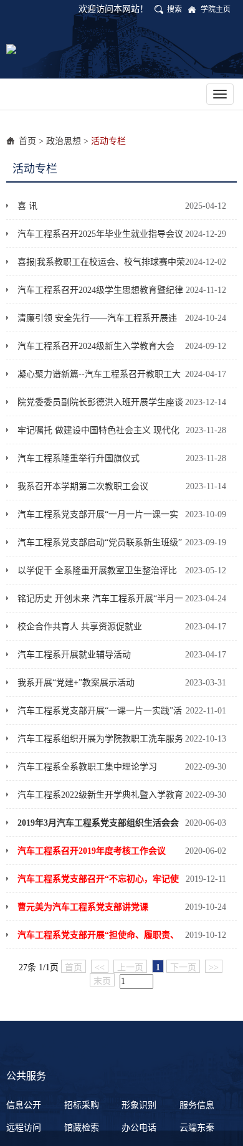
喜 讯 (27, 206)
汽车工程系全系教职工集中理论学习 (87, 766)
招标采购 (81, 1105)
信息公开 (23, 1105)
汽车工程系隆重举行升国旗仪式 (78, 458)
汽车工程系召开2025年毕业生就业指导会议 (100, 234)
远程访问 (23, 1127)
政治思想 (63, 141)
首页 (27, 141)
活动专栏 (108, 141)
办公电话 (139, 1127)
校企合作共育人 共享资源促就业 (79, 626)
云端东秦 (196, 1127)
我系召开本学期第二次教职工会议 (82, 486)
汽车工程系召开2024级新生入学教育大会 (95, 346)
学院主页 (216, 9)
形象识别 (139, 1105)
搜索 (174, 9)
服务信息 (196, 1105)
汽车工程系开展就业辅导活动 (74, 654)
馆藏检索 (81, 1127)
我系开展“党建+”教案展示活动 (76, 682)
